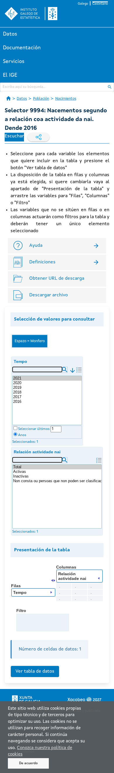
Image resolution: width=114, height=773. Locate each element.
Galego (83, 4)
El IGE (10, 75)
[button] (64, 369)
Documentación (22, 47)
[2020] (47, 383)
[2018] (47, 392)
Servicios (14, 61)
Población (41, 99)
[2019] (47, 387)
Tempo (20, 361)
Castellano (100, 4)
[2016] (47, 401)
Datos (10, 34)
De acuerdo (28, 763)
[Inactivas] (57, 476)
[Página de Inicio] (8, 98)
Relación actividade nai (37, 452)
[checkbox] (15, 428)
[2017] (47, 397)
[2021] (47, 378)
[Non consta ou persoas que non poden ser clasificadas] (57, 481)
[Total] (57, 467)
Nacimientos (65, 99)
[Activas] (57, 471)
